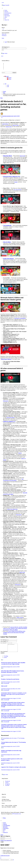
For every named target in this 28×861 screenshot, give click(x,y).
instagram (7, 784)
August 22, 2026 (17, 698)
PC (3, 831)
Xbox (4, 829)
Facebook (7, 781)
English (7, 76)
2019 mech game (10, 417)
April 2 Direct (5, 124)
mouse (15, 182)
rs (10, 242)
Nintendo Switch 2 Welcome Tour (11, 176)
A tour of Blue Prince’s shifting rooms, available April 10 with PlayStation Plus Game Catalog (14, 632)
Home (4, 91)
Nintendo (5, 827)
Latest (5, 657)
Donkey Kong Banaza (8, 258)
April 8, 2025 (17, 116)
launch (20, 453)
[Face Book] (4, 63)
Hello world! (4, 686)
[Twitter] (4, 64)
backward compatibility (20, 318)
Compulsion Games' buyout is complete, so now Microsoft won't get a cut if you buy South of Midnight (13, 694)
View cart (4, 34)
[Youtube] (4, 67)
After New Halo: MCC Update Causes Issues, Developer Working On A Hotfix (12, 671)
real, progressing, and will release (13, 479)
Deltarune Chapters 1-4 (9, 421)
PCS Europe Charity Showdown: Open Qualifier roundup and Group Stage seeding (13, 663)
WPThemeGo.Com (16, 813)
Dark (3, 38)
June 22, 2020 (16, 666)
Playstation (6, 828)
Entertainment (6, 825)
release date (9, 126)
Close (2, 834)
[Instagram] (4, 66)
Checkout (4, 35)
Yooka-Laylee (19, 617)
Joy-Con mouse (17, 189)
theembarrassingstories (7, 116)
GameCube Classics (6, 359)
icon (3, 2)
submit (2, 652)
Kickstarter (5, 401)
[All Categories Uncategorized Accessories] (5, 47)
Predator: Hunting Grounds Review (10, 679)
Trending (6, 656)
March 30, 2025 (16, 688)
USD (5, 84)
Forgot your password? (6, 840)
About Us (5, 832)
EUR (8, 86)
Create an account (5, 855)
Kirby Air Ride (6, 242)
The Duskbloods (7, 225)
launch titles (16, 125)
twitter (7, 782)
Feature (5, 824)
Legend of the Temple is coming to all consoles (13, 767)
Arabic (9, 79)
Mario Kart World (7, 155)
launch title (22, 155)
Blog (4, 92)
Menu (4, 818)
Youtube (7, 785)
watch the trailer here (12, 509)
